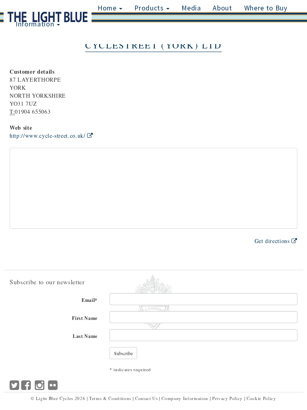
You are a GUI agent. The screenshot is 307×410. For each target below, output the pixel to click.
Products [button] (149, 8)
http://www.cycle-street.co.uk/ (48, 135)
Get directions (273, 241)
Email (90, 300)
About (222, 8)
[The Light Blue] (48, 6)
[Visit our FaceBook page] (26, 387)
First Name (85, 318)
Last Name (85, 336)
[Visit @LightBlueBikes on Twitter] (15, 387)
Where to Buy (265, 8)
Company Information (184, 398)
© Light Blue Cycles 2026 (58, 398)
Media (191, 8)
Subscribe (123, 353)
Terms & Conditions (110, 398)
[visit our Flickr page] (53, 387)
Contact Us (146, 398)
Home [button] (108, 8)
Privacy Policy (227, 398)
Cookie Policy (261, 398)
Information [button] (36, 24)
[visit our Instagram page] (39, 388)
